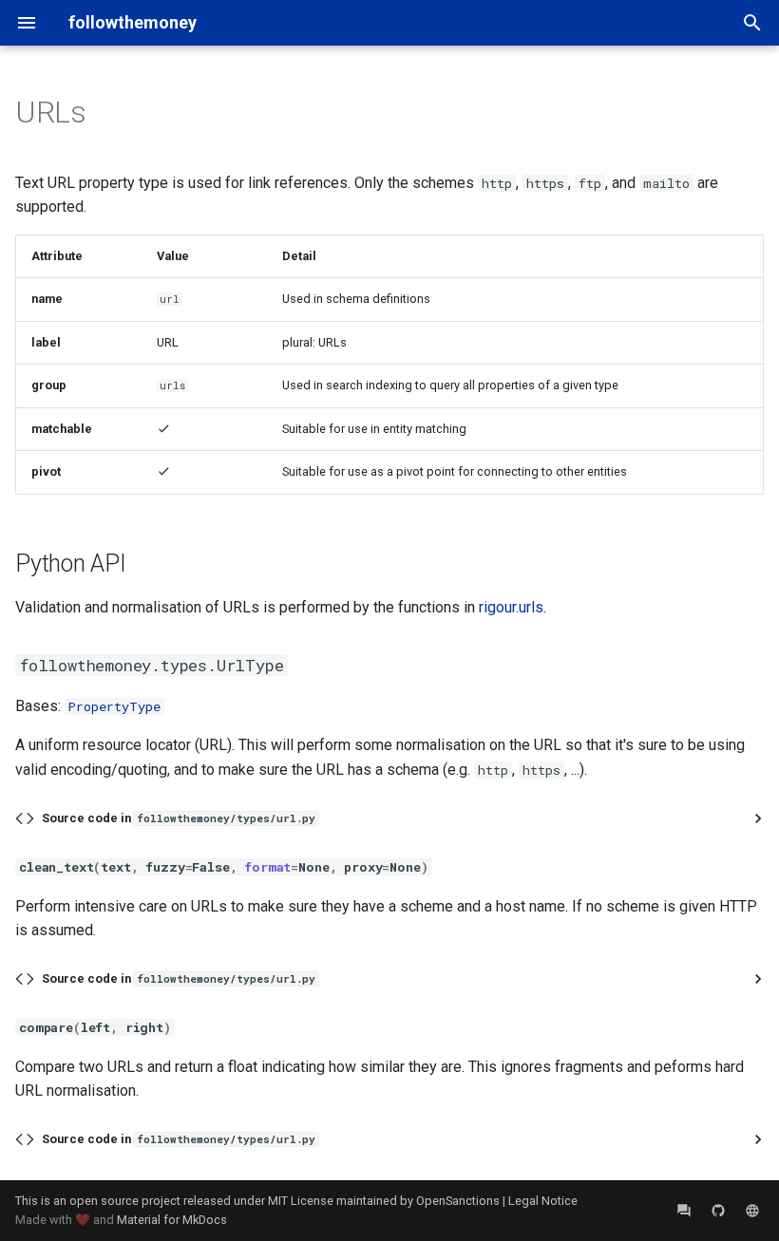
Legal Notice (543, 1201)
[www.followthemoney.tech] (752, 1210)
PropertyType (114, 706)
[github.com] (718, 1210)
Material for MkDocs (172, 1220)
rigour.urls (511, 607)
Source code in (178, 818)
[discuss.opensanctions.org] (684, 1210)
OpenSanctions (458, 1201)
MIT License (300, 1201)
